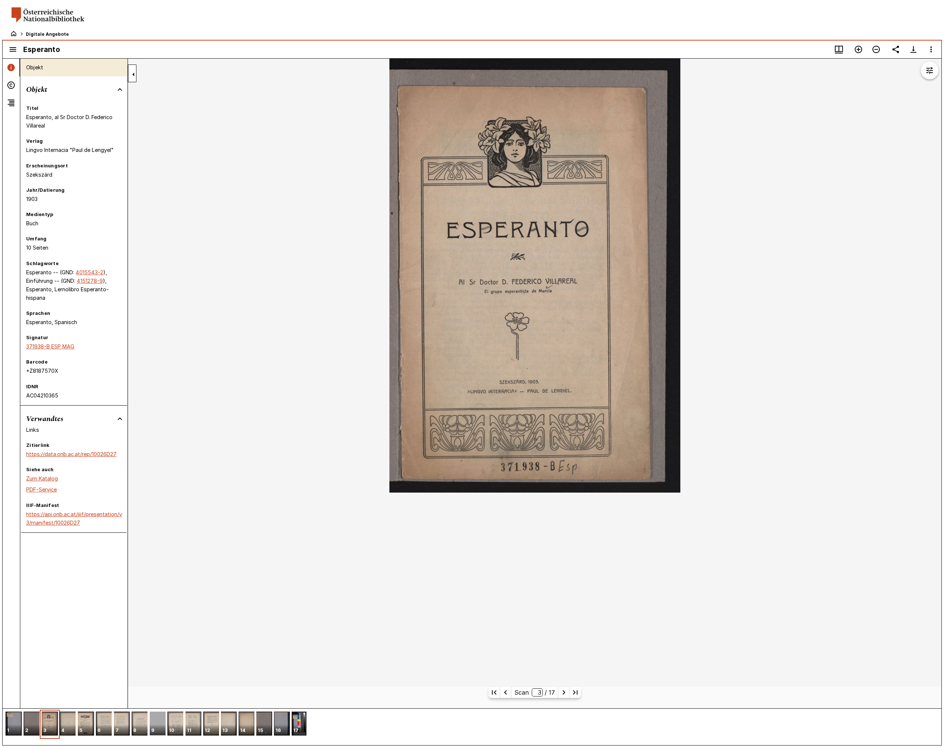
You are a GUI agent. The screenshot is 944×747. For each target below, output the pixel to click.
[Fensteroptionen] (931, 49)
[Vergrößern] (858, 49)
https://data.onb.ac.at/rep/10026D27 (71, 454)
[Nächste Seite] (564, 692)
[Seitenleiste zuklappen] (133, 74)
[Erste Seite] (494, 692)
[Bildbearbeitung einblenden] (929, 70)
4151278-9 (90, 281)
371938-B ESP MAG (50, 346)
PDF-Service (41, 489)
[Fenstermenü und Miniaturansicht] (839, 49)
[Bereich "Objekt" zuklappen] (119, 89)
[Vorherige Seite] (505, 692)
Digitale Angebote (47, 34)
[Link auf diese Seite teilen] (896, 49)
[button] (14, 724)
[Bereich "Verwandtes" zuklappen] (119, 418)
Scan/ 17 (534, 692)
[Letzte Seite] (575, 692)
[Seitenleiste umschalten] (13, 49)
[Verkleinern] (876, 49)
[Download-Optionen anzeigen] (913, 49)
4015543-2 (89, 272)
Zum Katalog (42, 478)
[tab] (11, 67)
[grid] (472, 726)
